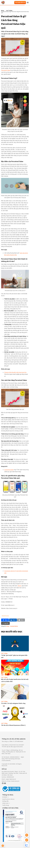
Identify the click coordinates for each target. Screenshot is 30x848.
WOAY (19, 585)
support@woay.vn (11, 779)
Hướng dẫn (5, 801)
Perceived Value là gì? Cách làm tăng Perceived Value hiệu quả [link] (15, 12)
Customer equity (9, 469)
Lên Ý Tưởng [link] (9, 10)
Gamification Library (8, 799)
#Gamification (5, 615)
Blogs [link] (2, 10)
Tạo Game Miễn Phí (20, 2)
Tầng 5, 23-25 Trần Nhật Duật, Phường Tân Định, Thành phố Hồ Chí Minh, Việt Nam (14, 773)
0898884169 (10, 777)
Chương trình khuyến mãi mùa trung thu (15, 372)
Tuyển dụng (5, 805)
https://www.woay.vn (13, 781)
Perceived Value (5, 70)
